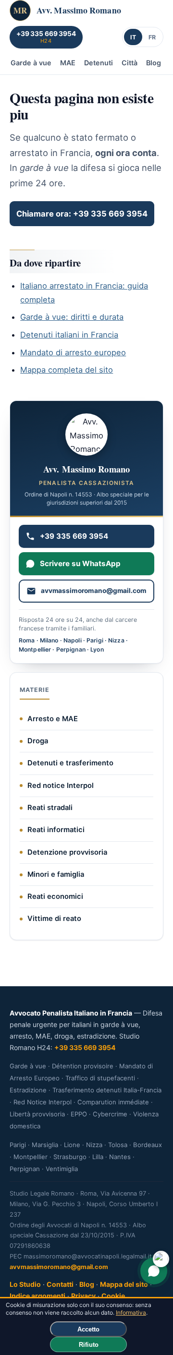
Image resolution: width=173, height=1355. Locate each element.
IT (133, 37)
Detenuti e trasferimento (70, 763)
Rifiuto (89, 1344)
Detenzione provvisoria (67, 852)
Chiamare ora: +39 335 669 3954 (82, 213)
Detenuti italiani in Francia (69, 334)
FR (152, 37)
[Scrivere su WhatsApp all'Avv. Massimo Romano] (153, 1271)
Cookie (113, 1296)
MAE (67, 63)
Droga (37, 741)
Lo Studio (25, 1284)
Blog (153, 63)
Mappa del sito (124, 1284)
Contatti (60, 1284)
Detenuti (98, 63)
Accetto (88, 1329)
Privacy (83, 1296)
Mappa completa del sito (66, 370)
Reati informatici (56, 829)
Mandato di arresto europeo (73, 352)
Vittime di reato (54, 918)
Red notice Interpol (60, 785)
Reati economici (55, 896)
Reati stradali (50, 807)
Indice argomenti (37, 1296)
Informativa (131, 1312)
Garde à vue (31, 63)
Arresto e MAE (52, 718)
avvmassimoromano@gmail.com (59, 1266)
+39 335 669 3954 (85, 1047)
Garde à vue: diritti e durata (72, 317)
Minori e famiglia (55, 874)
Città (129, 63)
